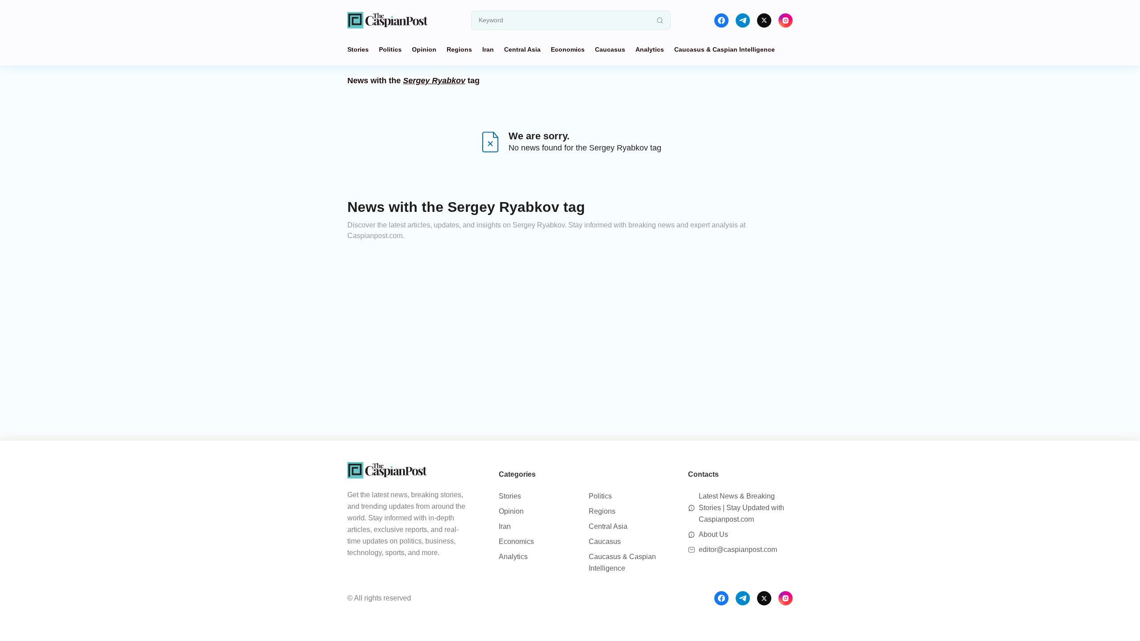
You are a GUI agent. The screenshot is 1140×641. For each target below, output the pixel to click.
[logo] (387, 20)
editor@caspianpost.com (738, 549)
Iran (488, 49)
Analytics (649, 49)
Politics (390, 49)
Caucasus (610, 49)
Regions (459, 49)
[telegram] (743, 20)
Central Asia (522, 49)
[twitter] (764, 20)
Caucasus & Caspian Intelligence (724, 49)
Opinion (424, 49)
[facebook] (721, 20)
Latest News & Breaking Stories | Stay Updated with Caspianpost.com (741, 507)
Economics (568, 49)
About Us (713, 534)
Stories (358, 49)
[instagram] (785, 20)
